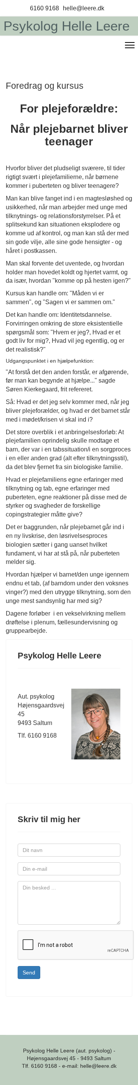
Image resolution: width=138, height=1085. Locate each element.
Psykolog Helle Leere (66, 26)
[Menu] (130, 45)
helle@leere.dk (83, 8)
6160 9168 (44, 8)
